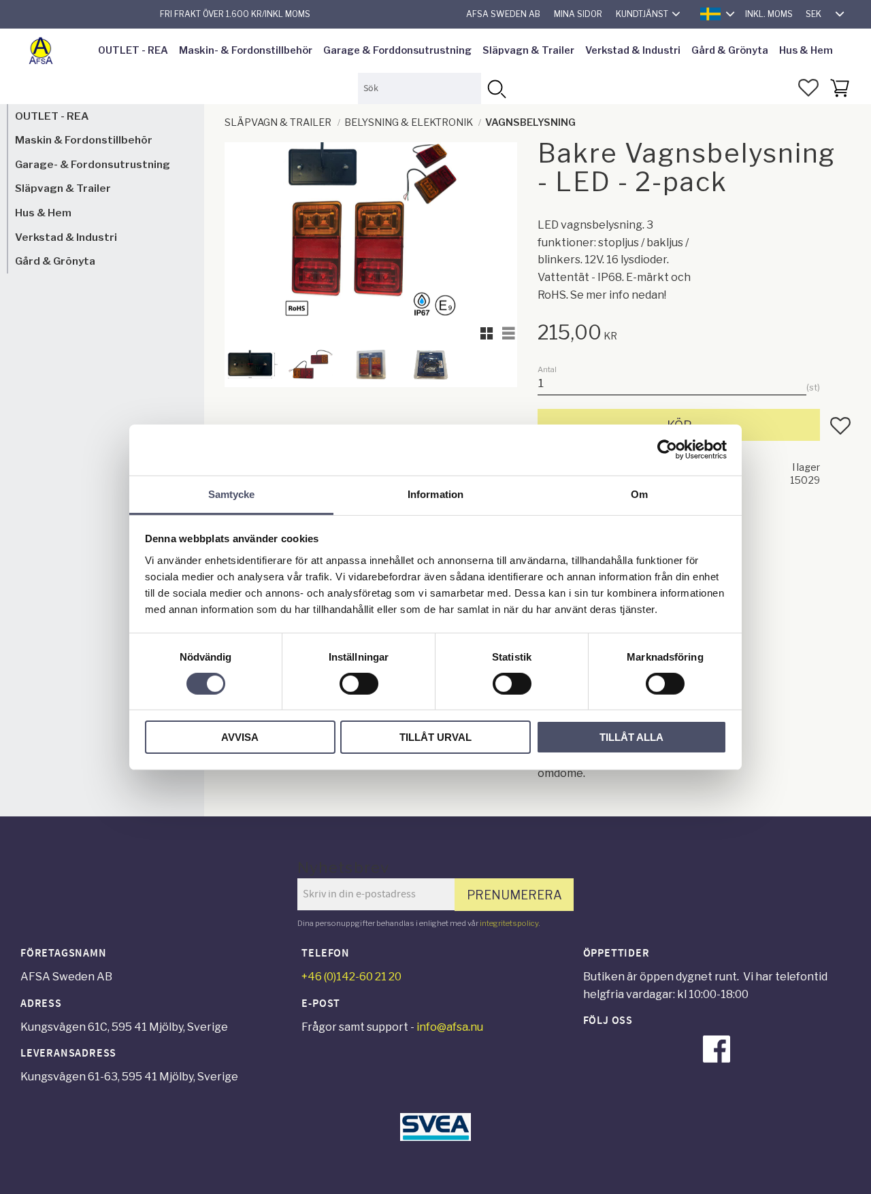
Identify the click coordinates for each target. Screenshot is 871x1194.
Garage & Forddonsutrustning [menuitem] (397, 50)
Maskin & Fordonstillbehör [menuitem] (83, 140)
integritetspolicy (509, 923)
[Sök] (496, 88)
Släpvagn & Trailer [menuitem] (528, 50)
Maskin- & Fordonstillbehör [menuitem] (245, 50)
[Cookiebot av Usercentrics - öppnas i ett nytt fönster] (667, 450)
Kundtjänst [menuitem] (642, 14)
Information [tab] (435, 493)
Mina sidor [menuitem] (578, 14)
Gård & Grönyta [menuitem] (729, 50)
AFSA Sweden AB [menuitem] (503, 14)
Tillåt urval (435, 737)
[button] (808, 88)
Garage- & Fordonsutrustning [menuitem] (92, 164)
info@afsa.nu (449, 1027)
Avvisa (240, 737)
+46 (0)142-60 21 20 (351, 976)
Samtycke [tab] (231, 493)
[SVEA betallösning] (435, 1137)
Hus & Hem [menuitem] (806, 50)
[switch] (359, 684)
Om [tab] (639, 493)
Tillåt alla (631, 737)
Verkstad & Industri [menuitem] (632, 50)
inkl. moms (769, 14)
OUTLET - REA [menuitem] (133, 50)
